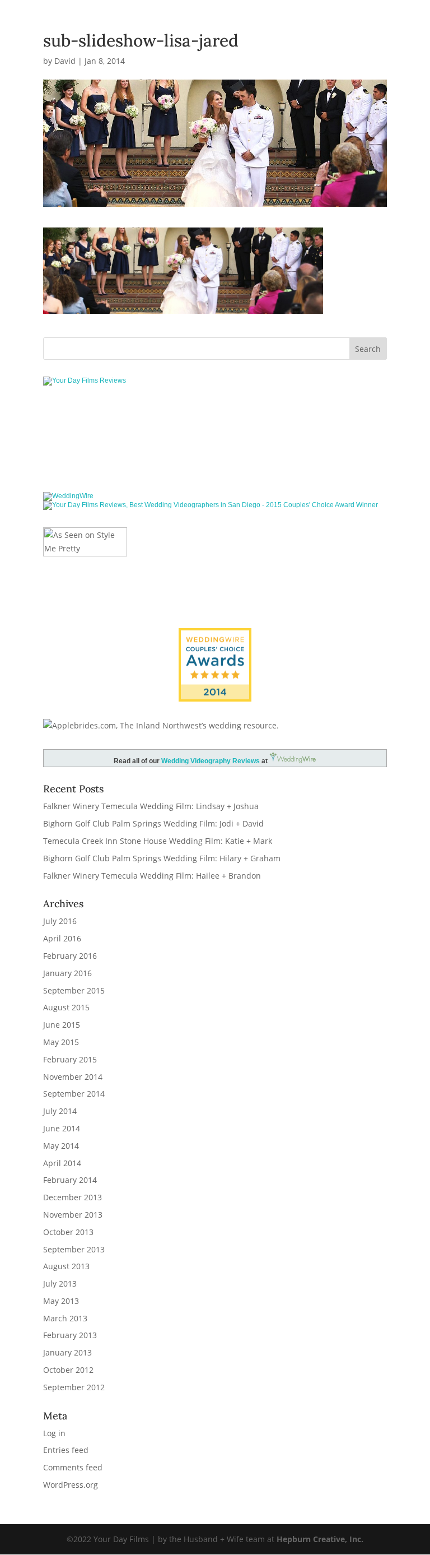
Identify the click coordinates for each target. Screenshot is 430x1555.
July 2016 (60, 921)
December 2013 (72, 1197)
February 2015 (70, 1059)
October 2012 (68, 1369)
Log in (54, 1433)
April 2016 (62, 938)
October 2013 (68, 1232)
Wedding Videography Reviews (210, 761)
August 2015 (66, 1007)
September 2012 (74, 1387)
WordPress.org (70, 1484)
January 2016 (67, 973)
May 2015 (61, 1042)
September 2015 (74, 990)
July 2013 (60, 1283)
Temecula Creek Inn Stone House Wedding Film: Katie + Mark (157, 840)
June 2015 (61, 1024)
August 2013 (66, 1266)
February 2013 (70, 1335)
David (65, 60)
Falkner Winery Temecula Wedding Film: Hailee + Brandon (152, 875)
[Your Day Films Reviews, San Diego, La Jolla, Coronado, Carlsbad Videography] (215, 453)
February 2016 (70, 955)
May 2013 (61, 1301)
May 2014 (61, 1145)
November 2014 (72, 1076)
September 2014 (74, 1093)
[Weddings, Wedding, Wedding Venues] (215, 417)
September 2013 (74, 1249)
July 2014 (60, 1111)
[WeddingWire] (68, 496)
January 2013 (67, 1352)
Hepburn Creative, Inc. (320, 1539)
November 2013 (72, 1214)
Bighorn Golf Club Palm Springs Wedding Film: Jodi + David (153, 823)
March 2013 (65, 1318)
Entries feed (65, 1450)
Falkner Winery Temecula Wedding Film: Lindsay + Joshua (151, 806)
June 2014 (61, 1128)
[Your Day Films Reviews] (84, 380)
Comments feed (72, 1467)
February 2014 (70, 1180)
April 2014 (62, 1163)
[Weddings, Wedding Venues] (215, 637)
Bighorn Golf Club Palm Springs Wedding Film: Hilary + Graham (162, 858)
